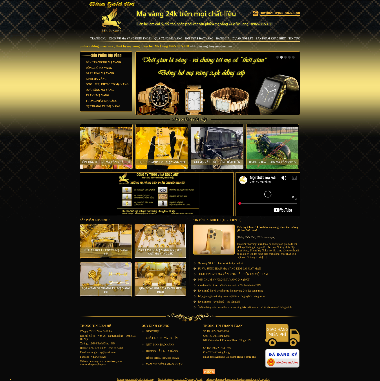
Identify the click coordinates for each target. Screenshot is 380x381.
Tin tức (294, 38)
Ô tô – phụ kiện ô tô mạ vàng (107, 84)
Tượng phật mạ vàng (101, 100)
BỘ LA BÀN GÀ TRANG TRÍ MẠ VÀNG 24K (106, 290)
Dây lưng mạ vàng (100, 73)
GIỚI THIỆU (217, 220)
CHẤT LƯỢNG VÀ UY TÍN (162, 338)
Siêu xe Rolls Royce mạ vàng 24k (106, 252)
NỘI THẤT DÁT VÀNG (199, 38)
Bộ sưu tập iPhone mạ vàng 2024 (162, 162)
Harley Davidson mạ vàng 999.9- (272, 162)
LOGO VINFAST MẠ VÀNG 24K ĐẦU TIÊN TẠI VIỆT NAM (233, 274)
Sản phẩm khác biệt (271, 38)
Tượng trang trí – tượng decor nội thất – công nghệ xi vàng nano (231, 296)
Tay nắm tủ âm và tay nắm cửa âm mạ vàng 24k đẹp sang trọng (230, 290)
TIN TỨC (199, 220)
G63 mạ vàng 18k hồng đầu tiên (217, 162)
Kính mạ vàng (96, 78)
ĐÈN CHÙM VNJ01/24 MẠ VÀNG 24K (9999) (224, 279)
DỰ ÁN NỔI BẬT (242, 38)
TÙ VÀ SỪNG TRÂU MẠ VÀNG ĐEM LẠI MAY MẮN (229, 268)
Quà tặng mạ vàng (168, 38)
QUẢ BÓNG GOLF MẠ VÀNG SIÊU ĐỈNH (160, 290)
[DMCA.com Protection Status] (209, 373)
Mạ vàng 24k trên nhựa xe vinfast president (220, 263)
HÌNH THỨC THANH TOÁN (162, 357)
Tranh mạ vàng (97, 95)
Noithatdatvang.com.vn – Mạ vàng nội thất (180, 379)
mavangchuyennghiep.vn (188, 46)
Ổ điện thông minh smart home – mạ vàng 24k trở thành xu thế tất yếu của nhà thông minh (245, 307)
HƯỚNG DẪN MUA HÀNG (162, 351)
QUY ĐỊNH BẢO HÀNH (160, 344)
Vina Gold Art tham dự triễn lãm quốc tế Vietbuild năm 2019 (229, 285)
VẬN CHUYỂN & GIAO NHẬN (164, 364)
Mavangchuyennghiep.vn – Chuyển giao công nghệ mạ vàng (238, 379)
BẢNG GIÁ (223, 38)
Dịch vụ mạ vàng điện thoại (130, 38)
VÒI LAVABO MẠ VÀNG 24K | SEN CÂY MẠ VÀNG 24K (160, 252)
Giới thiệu (153, 331)
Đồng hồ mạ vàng (99, 67)
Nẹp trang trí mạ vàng (103, 106)
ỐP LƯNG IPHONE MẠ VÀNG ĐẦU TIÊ (106, 162)
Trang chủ (98, 38)
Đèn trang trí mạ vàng (103, 62)
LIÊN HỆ (235, 220)
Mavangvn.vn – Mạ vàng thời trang (135, 379)
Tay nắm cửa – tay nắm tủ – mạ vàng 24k (219, 301)
